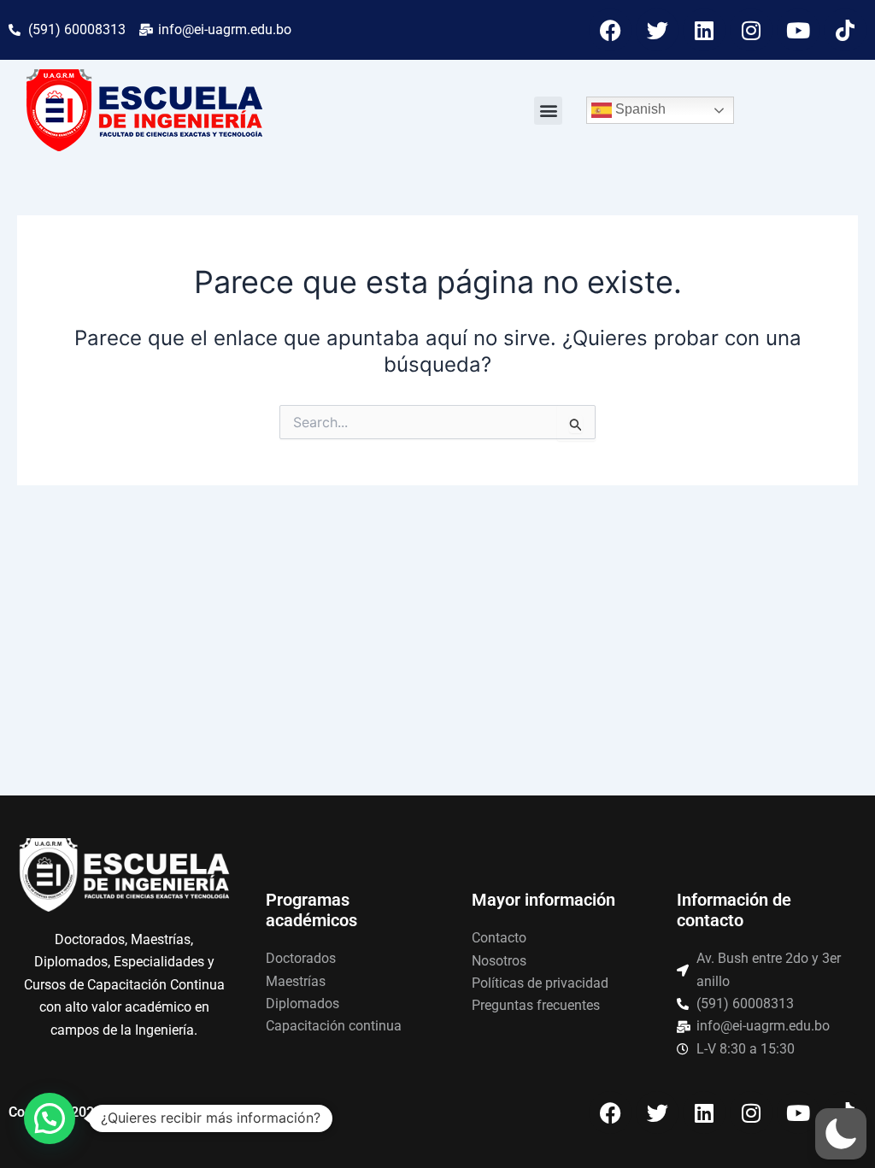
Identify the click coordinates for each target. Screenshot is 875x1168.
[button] (548, 111)
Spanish (639, 109)
